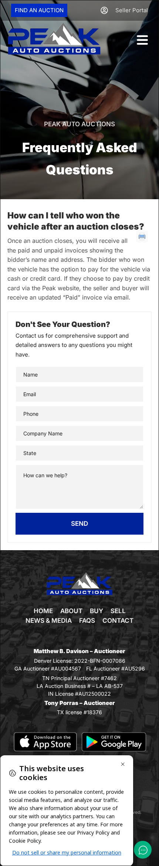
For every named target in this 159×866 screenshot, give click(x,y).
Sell (118, 611)
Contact (117, 620)
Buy (96, 611)
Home (43, 611)
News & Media (49, 620)
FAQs (87, 620)
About (71, 611)
